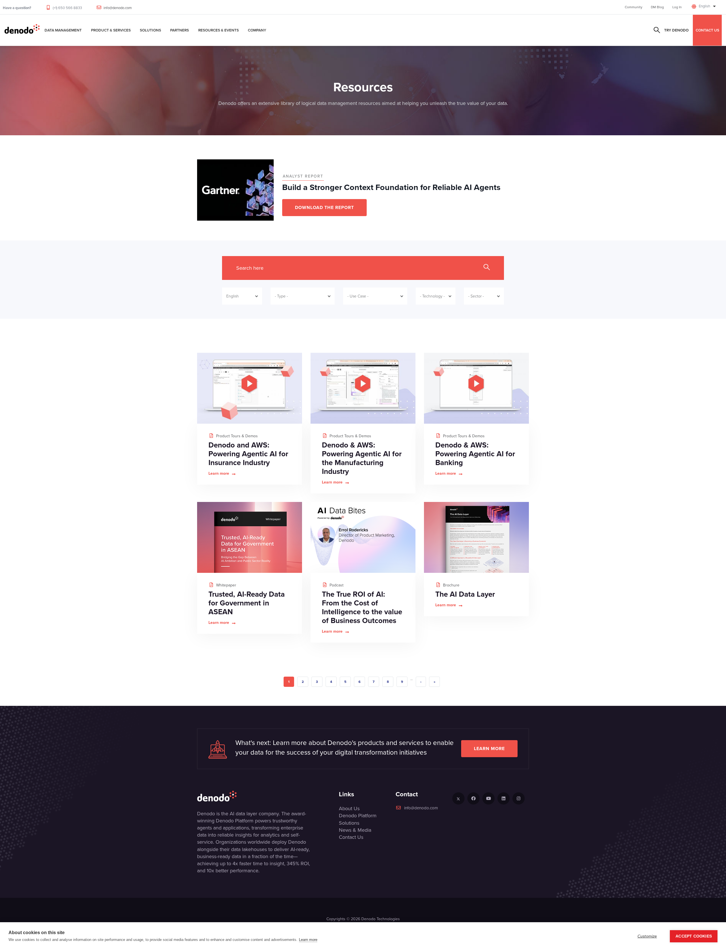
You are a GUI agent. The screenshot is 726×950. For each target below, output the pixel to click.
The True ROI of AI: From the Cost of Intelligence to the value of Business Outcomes (362, 607)
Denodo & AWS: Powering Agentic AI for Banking (475, 454)
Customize (647, 936)
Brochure (450, 585)
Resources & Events (218, 30)
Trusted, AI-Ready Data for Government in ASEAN (246, 603)
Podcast (335, 585)
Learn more (218, 473)
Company (257, 30)
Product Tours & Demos (236, 436)
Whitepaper (225, 585)
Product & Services (111, 30)
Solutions (150, 30)
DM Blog (657, 7)
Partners (179, 30)
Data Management (63, 30)
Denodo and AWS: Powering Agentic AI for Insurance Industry (248, 454)
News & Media (355, 830)
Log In (677, 7)
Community (633, 7)
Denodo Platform (358, 815)
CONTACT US (707, 30)
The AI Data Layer (465, 594)
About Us (349, 808)
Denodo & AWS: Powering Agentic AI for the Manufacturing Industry (362, 458)
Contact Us (351, 837)
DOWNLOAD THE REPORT (324, 207)
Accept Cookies (694, 936)
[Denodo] (22, 30)
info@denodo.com (118, 7)
